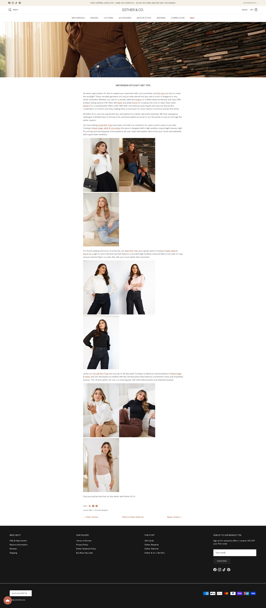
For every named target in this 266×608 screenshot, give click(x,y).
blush (85, 254)
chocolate (115, 128)
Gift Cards (149, 540)
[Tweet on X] (90, 506)
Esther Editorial (151, 548)
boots (134, 102)
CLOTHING (108, 18)
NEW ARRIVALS (78, 18)
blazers (86, 106)
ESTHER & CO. (20, 600)
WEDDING (161, 18)
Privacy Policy (82, 544)
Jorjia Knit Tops (105, 125)
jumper (139, 99)
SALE (192, 18)
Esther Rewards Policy (86, 548)
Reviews (13, 548)
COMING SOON (177, 18)
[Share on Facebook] (93, 506)
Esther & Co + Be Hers (155, 553)
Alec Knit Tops (131, 251)
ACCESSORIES (125, 18)
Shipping (13, 553)
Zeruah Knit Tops (101, 373)
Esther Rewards (152, 544)
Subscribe (222, 561)
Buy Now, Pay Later (84, 553)
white (106, 128)
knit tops (161, 93)
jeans (120, 102)
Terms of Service (83, 540)
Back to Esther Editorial (133, 517)
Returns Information (19, 544)
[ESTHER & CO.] (133, 10)
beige (100, 128)
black (94, 128)
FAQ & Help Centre (18, 540)
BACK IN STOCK (144, 18)
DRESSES (94, 18)
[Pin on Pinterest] (97, 506)
